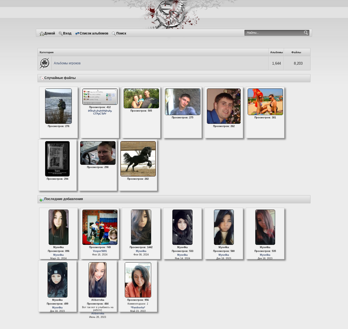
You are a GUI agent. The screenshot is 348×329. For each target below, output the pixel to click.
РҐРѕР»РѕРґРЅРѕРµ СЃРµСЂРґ (99, 112)
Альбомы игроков (67, 63)
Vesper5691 (100, 251)
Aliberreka (97, 313)
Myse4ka (58, 255)
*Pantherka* (137, 307)
